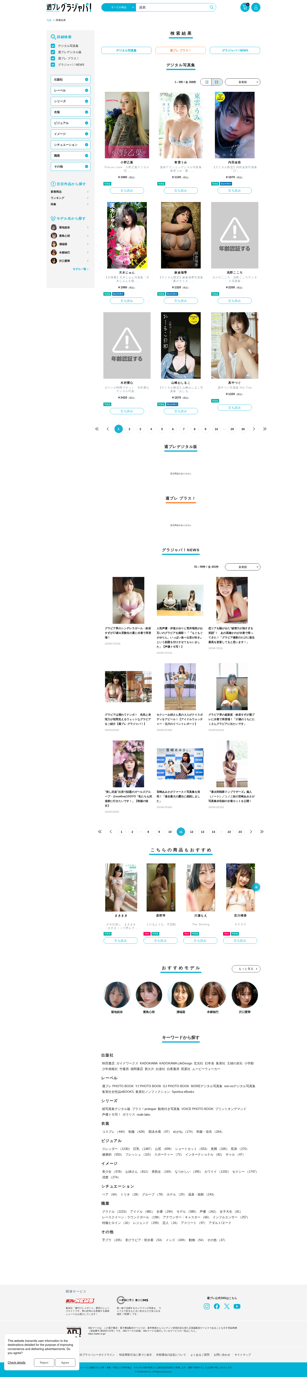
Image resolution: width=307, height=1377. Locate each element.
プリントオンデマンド (230, 1109)
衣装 (57, 112)
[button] (256, 887)
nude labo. (144, 1114)
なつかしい (189, 1171)
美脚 (220, 1149)
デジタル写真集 (68, 45)
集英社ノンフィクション (153, 1091)
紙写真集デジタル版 (116, 1109)
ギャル (235, 1154)
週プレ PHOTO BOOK (118, 1086)
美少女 (113, 1171)
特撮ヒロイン (116, 1223)
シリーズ (60, 101)
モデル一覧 (79, 269)
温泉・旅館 (202, 1194)
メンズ (176, 1240)
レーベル (60, 90)
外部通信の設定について (171, 1354)
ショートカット (192, 1149)
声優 (209, 1211)
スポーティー (169, 1154)
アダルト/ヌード (220, 1223)
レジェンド (147, 1223)
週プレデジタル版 (69, 52)
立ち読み (127, 190)
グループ (153, 1194)
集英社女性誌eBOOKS (118, 1091)
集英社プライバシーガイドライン (94, 1354)
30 (243, 429)
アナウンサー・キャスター (187, 1217)
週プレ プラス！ (68, 58)
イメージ (60, 134)
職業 (57, 155)
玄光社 (198, 1063)
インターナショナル (204, 1154)
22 (229, 832)
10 (216, 429)
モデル (187, 1211)
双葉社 (185, 1069)
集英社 (220, 1063)
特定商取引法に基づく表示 (135, 1354)
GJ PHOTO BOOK (176, 1086)
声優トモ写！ (111, 1114)
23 (240, 832)
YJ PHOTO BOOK (148, 1086)
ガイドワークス (127, 1063)
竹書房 (124, 1069)
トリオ (130, 1194)
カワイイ (217, 1171)
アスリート (194, 1223)
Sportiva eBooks (183, 1091)
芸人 (170, 1223)
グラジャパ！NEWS (71, 64)
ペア (110, 1194)
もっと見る (246, 968)
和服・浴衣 (210, 1131)
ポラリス (129, 1114)
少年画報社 (110, 1069)
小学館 (249, 1063)
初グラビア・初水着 (144, 1240)
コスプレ (114, 1131)
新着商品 (56, 191)
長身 (240, 1149)
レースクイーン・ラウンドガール (131, 1217)
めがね (184, 1131)
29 (232, 429)
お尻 (164, 1149)
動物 (197, 1240)
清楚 (111, 1177)
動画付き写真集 (169, 1109)
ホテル (176, 1194)
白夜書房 (173, 1069)
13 (202, 832)
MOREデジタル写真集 (206, 1086)
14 (213, 832)
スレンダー (117, 1149)
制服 (137, 1131)
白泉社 (160, 1069)
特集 (53, 204)
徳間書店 (137, 1069)
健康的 (113, 1154)
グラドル (115, 1211)
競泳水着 (159, 1131)
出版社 (58, 79)
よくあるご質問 (199, 1354)
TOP (49, 20)
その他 (58, 166)
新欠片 (149, 1069)
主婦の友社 (235, 1063)
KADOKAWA (149, 1063)
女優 (165, 1211)
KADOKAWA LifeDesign (175, 1063)
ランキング (57, 197)
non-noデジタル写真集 (239, 1086)
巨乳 (143, 1149)
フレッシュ (139, 1154)
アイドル (142, 1211)
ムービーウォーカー (206, 1069)
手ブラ (113, 1240)
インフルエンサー (231, 1217)
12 (191, 832)
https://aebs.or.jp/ (96, 1333)
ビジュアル (61, 123)
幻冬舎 (209, 1063)
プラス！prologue (144, 1109)
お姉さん (137, 1171)
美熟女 (162, 1171)
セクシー (245, 1171)
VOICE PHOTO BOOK (197, 1109)
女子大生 (231, 1211)
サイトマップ (243, 1354)
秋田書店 (108, 1063)
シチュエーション (65, 144)
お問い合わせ (222, 1354)
